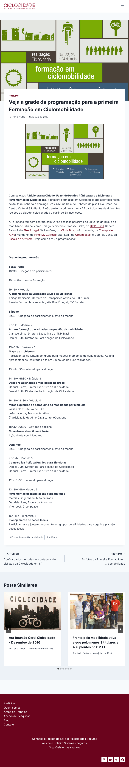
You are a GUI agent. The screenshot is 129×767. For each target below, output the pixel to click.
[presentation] (32, 611)
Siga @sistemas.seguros (64, 747)
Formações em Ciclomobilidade (26, 537)
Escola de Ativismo (21, 239)
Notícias (14, 96)
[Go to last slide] (8, 629)
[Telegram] (116, 759)
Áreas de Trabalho (15, 711)
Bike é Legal (31, 230)
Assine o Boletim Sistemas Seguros (64, 743)
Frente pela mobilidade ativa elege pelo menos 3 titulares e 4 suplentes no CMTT (95, 642)
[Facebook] (122, 759)
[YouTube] (110, 759)
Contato (9, 724)
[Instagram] (104, 759)
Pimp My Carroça (45, 234)
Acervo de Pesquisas (17, 716)
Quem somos (12, 707)
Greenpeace (83, 234)
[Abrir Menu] (122, 6)
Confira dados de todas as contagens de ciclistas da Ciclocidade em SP (30, 559)
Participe (9, 703)
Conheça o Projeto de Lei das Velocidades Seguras (64, 738)
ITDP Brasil (97, 226)
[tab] (58, 669)
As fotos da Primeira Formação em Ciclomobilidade (103, 559)
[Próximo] (120, 629)
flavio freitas (19, 117)
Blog (6, 720)
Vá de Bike (67, 230)
